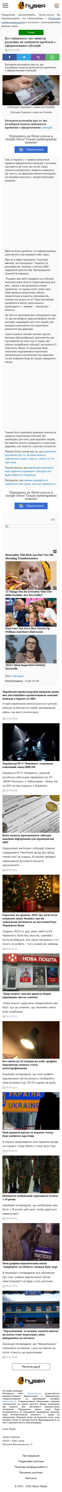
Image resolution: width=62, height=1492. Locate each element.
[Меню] (5, 6)
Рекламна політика (31, 1472)
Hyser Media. (40, 1486)
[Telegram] (24, 57)
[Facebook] (9, 57)
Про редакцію (31, 1455)
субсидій (46, 127)
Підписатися (34, 149)
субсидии (18, 676)
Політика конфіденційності (31, 1467)
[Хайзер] (31, 5)
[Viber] (38, 57)
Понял (31, 32)
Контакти (31, 1478)
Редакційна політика (31, 1461)
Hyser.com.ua (34, 1393)
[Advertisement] (31, 215)
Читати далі (31, 1366)
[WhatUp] (52, 57)
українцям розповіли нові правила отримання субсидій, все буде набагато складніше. (29, 471)
